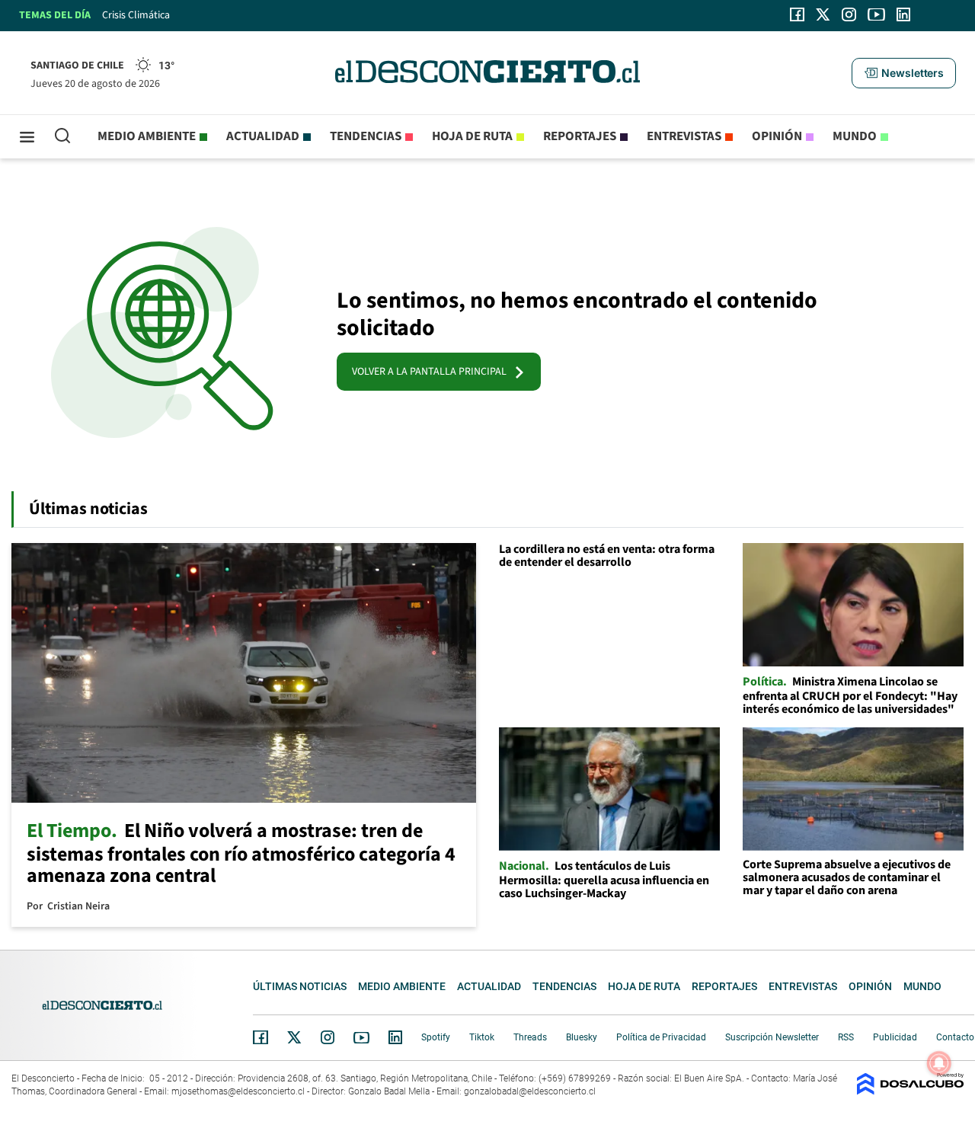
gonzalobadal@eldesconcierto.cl (530, 1091)
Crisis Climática (136, 15)
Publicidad (895, 1037)
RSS (846, 1037)
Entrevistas (684, 136)
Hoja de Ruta (472, 136)
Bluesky (581, 1037)
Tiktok (481, 1037)
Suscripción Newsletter (772, 1037)
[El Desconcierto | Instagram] (848, 14)
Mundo (855, 136)
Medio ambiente (147, 136)
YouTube (361, 1037)
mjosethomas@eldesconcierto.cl (238, 1091)
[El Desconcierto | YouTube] (876, 14)
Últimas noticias (300, 986)
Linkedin (395, 1037)
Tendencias (365, 136)
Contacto (955, 1037)
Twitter (294, 1037)
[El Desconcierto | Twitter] (823, 14)
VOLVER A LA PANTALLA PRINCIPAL (432, 371)
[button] (903, 73)
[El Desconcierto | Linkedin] (903, 14)
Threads (530, 1037)
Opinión (777, 136)
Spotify (435, 1037)
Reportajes (579, 136)
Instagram (327, 1037)
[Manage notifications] (939, 1063)
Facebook (260, 1037)
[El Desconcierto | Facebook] (797, 14)
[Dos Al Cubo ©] (910, 1091)
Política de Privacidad (661, 1037)
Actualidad (262, 136)
